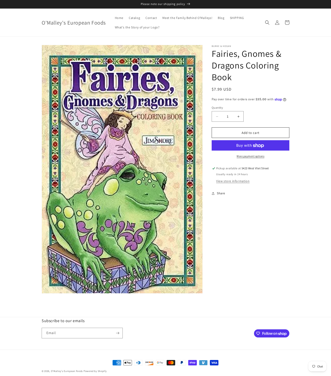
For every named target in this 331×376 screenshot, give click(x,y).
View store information (232, 181)
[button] (267, 23)
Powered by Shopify (95, 371)
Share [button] (221, 193)
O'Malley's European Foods (67, 371)
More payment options (250, 156)
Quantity (217, 108)
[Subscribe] (117, 333)
